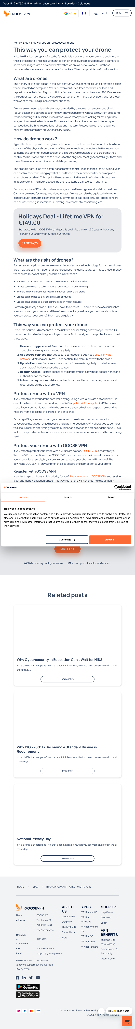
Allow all (110, 539)
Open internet (108, 958)
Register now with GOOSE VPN (88, 476)
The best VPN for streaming (108, 941)
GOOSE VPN (89, 451)
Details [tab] (68, 497)
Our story (67, 921)
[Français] (84, 13)
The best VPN (69, 927)
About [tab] (111, 497)
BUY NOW (122, 13)
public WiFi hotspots (85, 403)
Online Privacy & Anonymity (109, 951)
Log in (104, 13)
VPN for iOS (87, 936)
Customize (65, 539)
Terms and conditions (71, 1010)
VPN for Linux (88, 941)
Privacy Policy (91, 1010)
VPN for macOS (89, 912)
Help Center (107, 912)
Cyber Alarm (68, 932)
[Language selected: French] (84, 13)
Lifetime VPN (68, 916)
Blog (25, 42)
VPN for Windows (86, 919)
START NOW (30, 243)
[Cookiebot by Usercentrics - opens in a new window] (116, 487)
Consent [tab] (23, 497)
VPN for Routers (89, 946)
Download (106, 917)
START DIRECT (67, 549)
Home (17, 42)
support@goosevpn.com (49, 953)
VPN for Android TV (89, 928)
